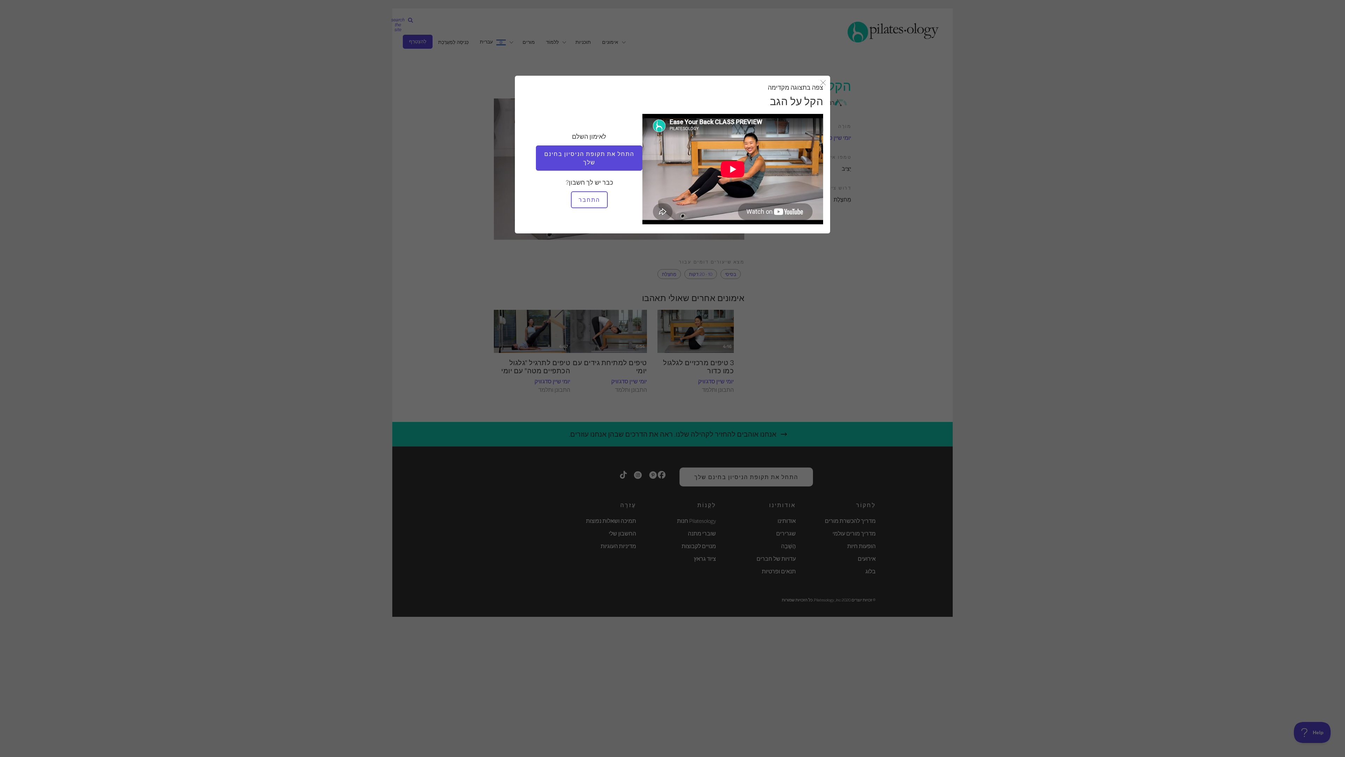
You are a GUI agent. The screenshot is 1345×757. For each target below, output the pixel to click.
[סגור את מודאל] (823, 83)
